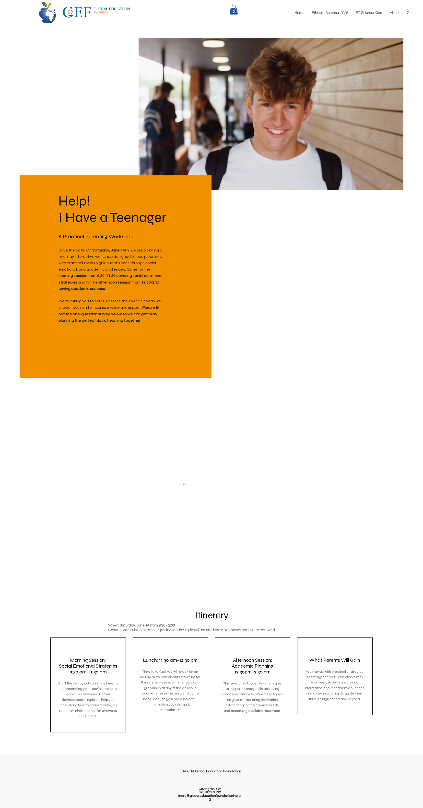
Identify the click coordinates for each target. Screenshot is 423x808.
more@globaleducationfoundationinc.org (210, 797)
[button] (234, 10)
